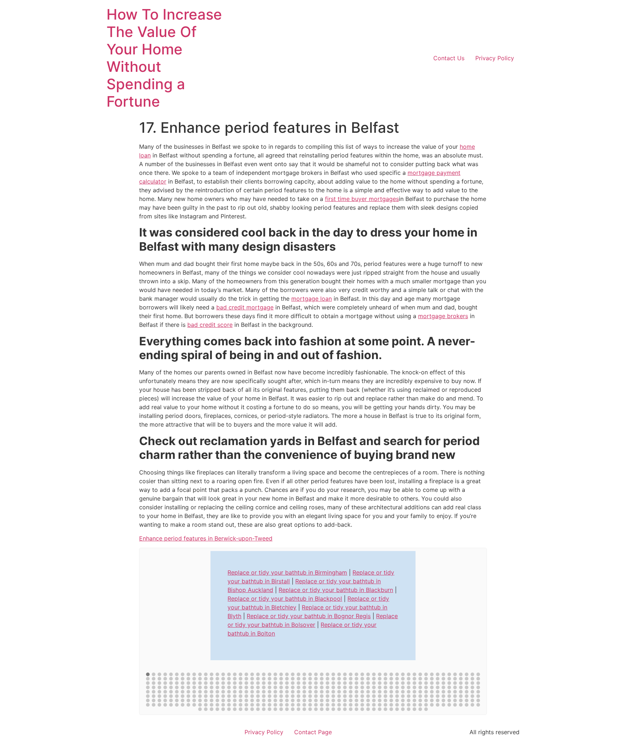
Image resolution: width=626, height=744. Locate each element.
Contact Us (448, 58)
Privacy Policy (494, 58)
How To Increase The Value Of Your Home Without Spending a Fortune (164, 57)
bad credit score (210, 324)
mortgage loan (311, 298)
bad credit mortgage (245, 307)
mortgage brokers (443, 316)
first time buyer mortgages (362, 198)
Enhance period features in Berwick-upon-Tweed (205, 538)
